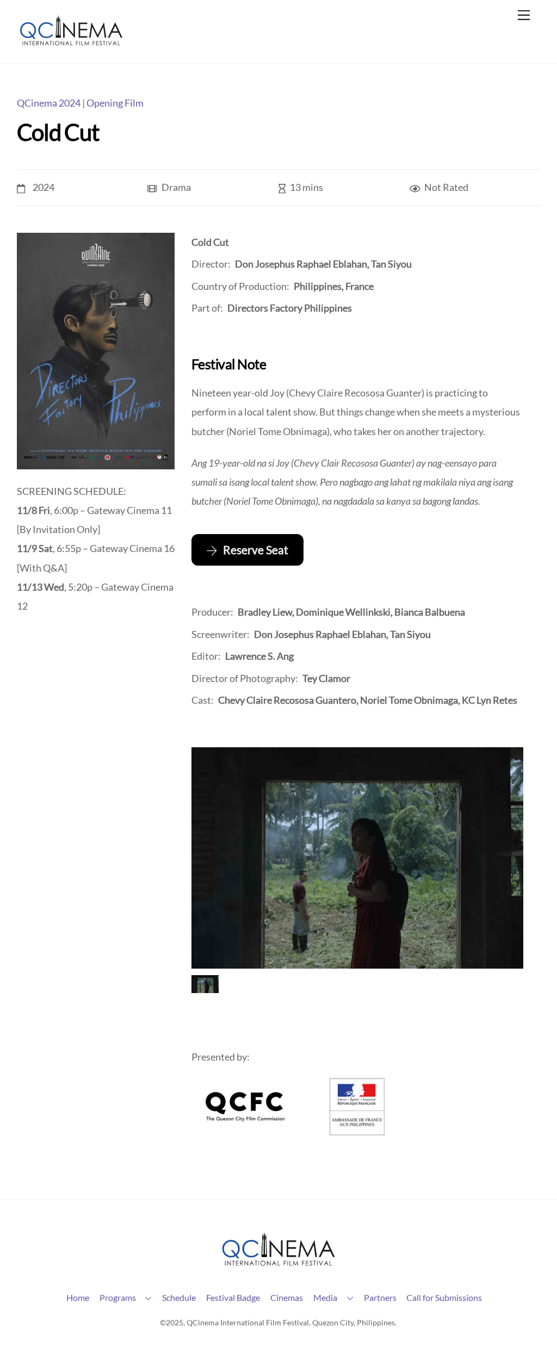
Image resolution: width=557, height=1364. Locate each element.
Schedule (179, 1297)
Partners (380, 1297)
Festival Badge (233, 1297)
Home (77, 1297)
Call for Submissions (444, 1297)
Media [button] (325, 1297)
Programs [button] (118, 1297)
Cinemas (286, 1297)
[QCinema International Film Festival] (71, 43)
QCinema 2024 (49, 103)
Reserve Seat (255, 550)
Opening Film (115, 103)
